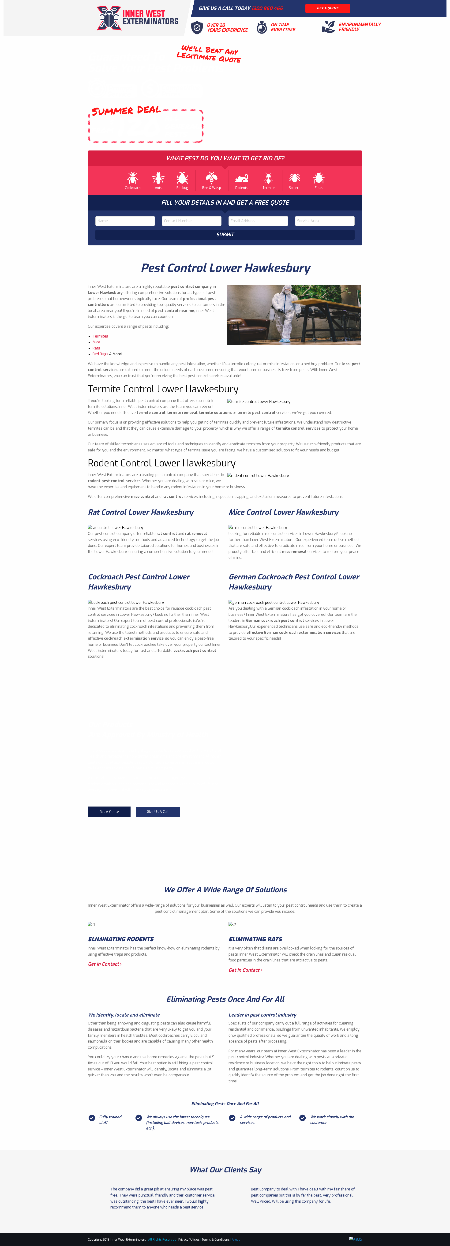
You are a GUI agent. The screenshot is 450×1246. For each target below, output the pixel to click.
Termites (100, 336)
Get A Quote (109, 812)
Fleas (319, 188)
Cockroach (133, 188)
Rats (96, 348)
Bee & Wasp (211, 188)
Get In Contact (104, 964)
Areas (236, 1240)
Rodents (241, 188)
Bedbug (182, 188)
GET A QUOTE (327, 8)
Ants (158, 188)
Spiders (294, 188)
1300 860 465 (267, 8)
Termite (268, 188)
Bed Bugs (100, 354)
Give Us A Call (158, 812)
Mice (96, 342)
